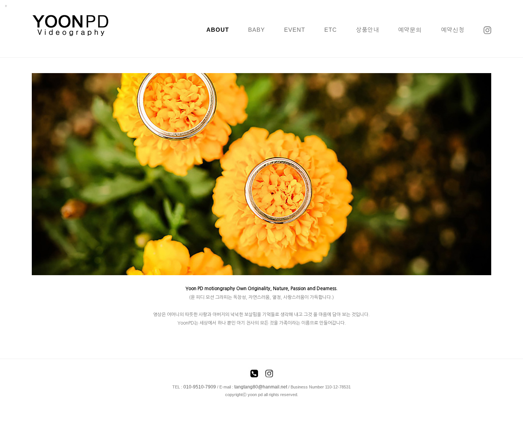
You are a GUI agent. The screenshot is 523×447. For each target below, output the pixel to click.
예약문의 (410, 29)
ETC (330, 29)
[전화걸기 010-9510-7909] (254, 374)
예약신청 (452, 29)
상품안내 (367, 29)
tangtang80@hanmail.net (260, 387)
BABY (256, 29)
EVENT (294, 29)
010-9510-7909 (199, 387)
